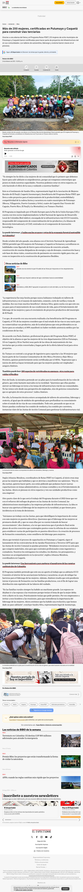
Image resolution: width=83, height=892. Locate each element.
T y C (20, 822)
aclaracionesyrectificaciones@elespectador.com (41, 875)
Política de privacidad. (33, 822)
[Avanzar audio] (75, 156)
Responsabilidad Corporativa (41, 857)
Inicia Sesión (71, 3)
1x (78, 156)
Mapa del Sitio (41, 841)
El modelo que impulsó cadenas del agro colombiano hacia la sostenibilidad (39, 278)
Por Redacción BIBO (9, 688)
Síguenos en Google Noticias (43, 710)
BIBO (17, 267)
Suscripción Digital (41, 848)
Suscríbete (59, 3)
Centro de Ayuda (41, 864)
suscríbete (16, 814)
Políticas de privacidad (41, 862)
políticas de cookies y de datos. (24, 890)
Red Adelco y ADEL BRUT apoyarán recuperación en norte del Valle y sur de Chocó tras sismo (45, 287)
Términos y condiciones (41, 860)
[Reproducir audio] (5, 153)
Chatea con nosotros (42, 851)
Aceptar (65, 889)
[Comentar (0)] (46, 67)
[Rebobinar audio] (72, 156)
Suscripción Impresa (41, 844)
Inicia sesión (8, 814)
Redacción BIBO (7, 59)
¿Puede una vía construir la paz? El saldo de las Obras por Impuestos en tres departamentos (44, 269)
